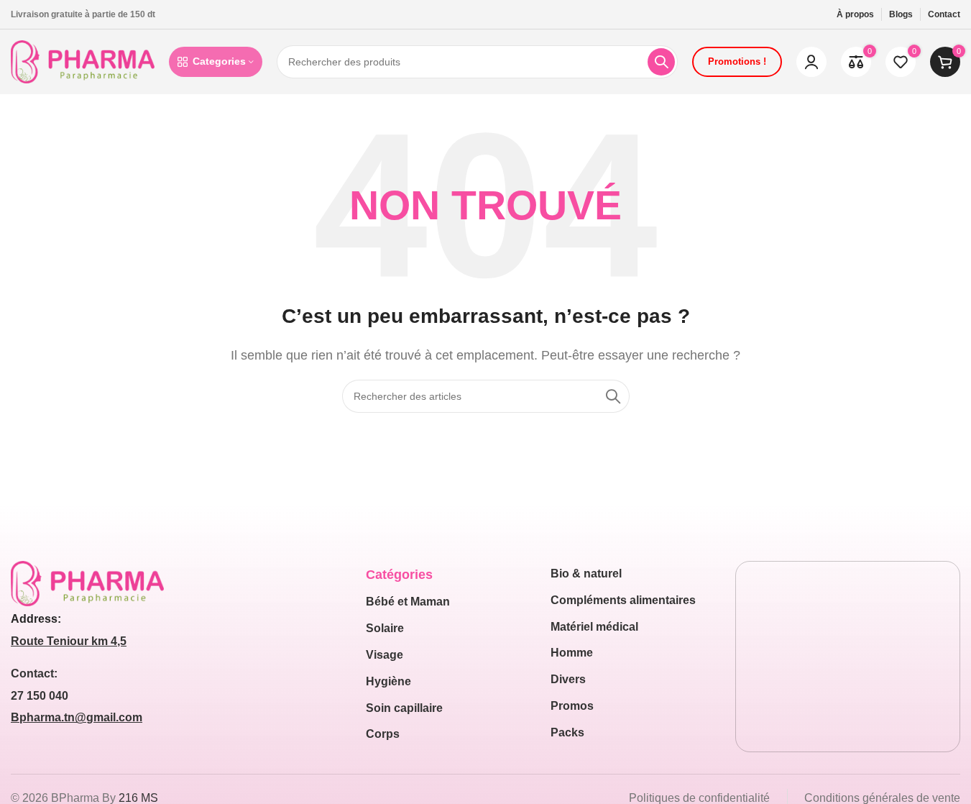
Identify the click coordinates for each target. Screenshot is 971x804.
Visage (384, 655)
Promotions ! (737, 61)
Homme (572, 653)
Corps (383, 734)
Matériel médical (594, 627)
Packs (567, 732)
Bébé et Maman (408, 601)
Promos (572, 706)
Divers (568, 679)
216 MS (138, 798)
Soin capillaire (404, 708)
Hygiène (388, 681)
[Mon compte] (811, 61)
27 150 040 (39, 696)
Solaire (385, 628)
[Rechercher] (661, 62)
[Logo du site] (83, 61)
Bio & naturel (586, 573)
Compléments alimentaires (623, 600)
